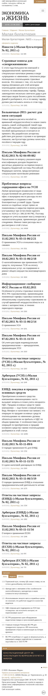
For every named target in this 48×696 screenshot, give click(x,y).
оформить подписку (10, 43)
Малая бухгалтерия (18, 34)
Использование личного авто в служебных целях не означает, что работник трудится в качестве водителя (25, 600)
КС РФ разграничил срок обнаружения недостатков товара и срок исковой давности (24, 619)
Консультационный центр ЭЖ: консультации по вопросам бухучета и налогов (23, 656)
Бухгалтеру (15, 54)
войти (27, 24)
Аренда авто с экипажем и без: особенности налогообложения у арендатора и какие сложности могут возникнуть (23, 591)
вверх (45, 667)
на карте (5, 677)
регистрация (35, 24)
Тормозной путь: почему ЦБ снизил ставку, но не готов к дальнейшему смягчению (25, 583)
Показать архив (44, 46)
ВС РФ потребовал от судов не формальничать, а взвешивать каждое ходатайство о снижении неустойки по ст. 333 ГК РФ (26, 639)
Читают (6, 573)
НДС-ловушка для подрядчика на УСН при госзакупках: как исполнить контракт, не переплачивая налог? (23, 610)
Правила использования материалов (15, 673)
